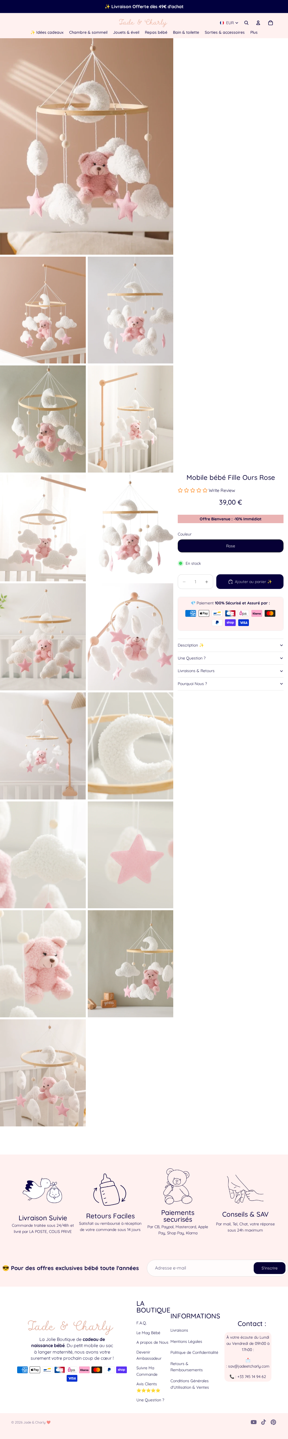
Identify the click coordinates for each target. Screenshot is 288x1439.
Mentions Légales (186, 1341)
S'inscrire (270, 1268)
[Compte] (258, 23)
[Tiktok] (263, 1422)
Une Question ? (192, 658)
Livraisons (179, 1330)
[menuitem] (254, 32)
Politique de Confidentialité (194, 1352)
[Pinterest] (273, 1422)
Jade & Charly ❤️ (37, 1422)
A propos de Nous (152, 1342)
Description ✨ (191, 645)
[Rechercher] (246, 23)
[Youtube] (253, 1422)
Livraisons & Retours (196, 670)
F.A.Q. (141, 1322)
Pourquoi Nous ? (192, 683)
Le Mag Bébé (148, 1332)
